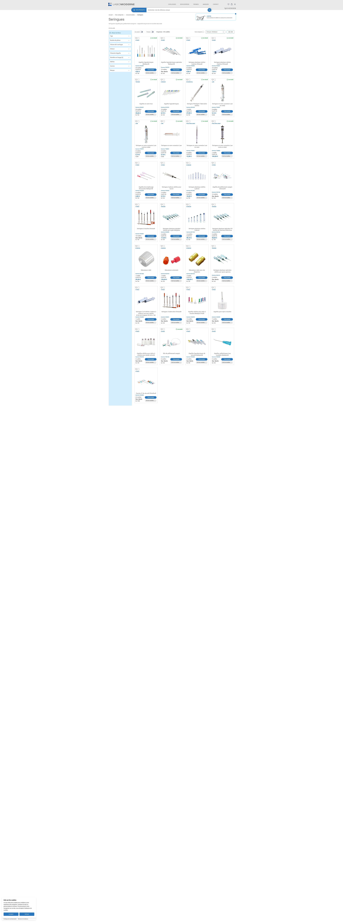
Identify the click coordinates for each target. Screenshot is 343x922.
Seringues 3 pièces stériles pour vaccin (171, 188)
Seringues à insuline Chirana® (146, 228)
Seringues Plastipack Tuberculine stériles (197, 104)
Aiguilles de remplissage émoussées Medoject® (146, 188)
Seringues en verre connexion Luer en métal (222, 104)
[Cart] (232, 4)
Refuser (27, 914)
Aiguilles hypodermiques (171, 104)
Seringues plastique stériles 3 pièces (197, 229)
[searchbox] (176, 10)
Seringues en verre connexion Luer (171, 145)
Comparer (142, 38)
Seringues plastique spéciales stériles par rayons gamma (222, 271)
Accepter (11, 914)
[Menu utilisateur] (235, 4)
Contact (215, 4)
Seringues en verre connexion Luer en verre (197, 146)
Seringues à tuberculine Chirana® (171, 311)
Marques (206, 4)
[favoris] (228, 4)
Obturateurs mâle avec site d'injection (197, 271)
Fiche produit (151, 69)
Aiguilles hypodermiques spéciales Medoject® (171, 63)
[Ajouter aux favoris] (136, 38)
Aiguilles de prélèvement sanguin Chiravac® (222, 188)
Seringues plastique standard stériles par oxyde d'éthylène (171, 229)
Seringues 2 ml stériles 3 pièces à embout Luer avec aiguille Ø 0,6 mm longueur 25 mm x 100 (146, 313)
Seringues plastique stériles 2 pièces (197, 188)
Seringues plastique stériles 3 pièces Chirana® (222, 63)
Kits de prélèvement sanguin (171, 353)
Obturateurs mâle (146, 270)
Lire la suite (112, 28)
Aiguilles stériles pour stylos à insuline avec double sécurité (146, 354)
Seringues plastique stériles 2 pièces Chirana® (197, 63)
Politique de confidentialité (10, 919)
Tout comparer (198, 32)
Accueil (111, 15)
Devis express (184, 4)
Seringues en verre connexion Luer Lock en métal (146, 146)
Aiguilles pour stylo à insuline (222, 311)
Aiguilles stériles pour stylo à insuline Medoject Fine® (197, 312)
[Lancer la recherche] (209, 10)
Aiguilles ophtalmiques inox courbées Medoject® (222, 354)
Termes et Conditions (23, 919)
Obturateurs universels (171, 270)
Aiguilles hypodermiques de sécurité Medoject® (197, 354)
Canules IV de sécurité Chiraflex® (146, 393)
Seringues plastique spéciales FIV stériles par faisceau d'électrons (222, 229)
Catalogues (172, 4)
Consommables (130, 15)
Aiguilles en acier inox (146, 104)
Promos (196, 4)
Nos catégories (119, 15)
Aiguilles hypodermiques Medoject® (146, 63)
